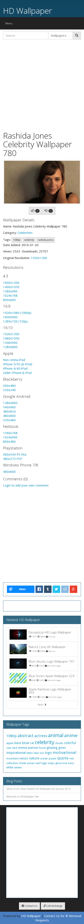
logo (48, 752)
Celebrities (25, 233)
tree (65, 763)
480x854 (9, 411)
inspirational (16, 752)
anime (70, 735)
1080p (16, 240)
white (9, 767)
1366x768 (10, 433)
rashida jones (45, 240)
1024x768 (10, 295)
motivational (64, 752)
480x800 (9, 416)
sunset (30, 763)
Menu (10, 24)
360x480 (9, 385)
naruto (23, 758)
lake (36, 753)
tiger (44, 763)
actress (40, 735)
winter (18, 767)
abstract (26, 735)
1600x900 (10, 317)
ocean (44, 758)
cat (32, 743)
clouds (59, 743)
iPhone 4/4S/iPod (15, 368)
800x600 (9, 300)
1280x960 (10, 291)
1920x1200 (39, 258)
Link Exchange (54, 906)
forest (42, 748)
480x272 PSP (12, 459)
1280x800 (10, 347)
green (62, 748)
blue (25, 742)
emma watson (28, 747)
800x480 (9, 441)
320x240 (9, 390)
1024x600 (10, 437)
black (17, 743)
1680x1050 (11, 338)
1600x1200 (11, 282)
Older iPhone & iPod (17, 373)
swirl (38, 763)
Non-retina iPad (14, 360)
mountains (12, 758)
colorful (70, 743)
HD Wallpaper (27, 10)
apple (9, 743)
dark (14, 748)
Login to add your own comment (26, 485)
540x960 (9, 407)
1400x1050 (11, 287)
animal (55, 735)
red (71, 758)
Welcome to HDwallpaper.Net (22, 796)
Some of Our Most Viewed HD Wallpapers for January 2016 (38, 789)
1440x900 (10, 342)
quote (63, 758)
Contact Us (30, 906)
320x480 (9, 420)
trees (71, 763)
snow (22, 763)
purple (52, 758)
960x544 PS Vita (14, 454)
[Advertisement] (42, 85)
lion (42, 753)
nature (34, 758)
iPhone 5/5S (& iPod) (17, 364)
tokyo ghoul (55, 763)
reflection (12, 763)
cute (8, 748)
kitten (30, 753)
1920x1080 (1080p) (17, 313)
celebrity (29, 240)
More (41, 704)
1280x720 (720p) (15, 321)
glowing (52, 747)
